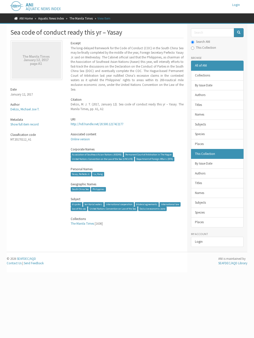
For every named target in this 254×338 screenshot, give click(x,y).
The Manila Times (81, 18)
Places (199, 144)
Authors (200, 95)
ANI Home (26, 18)
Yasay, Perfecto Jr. (81, 174)
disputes (76, 204)
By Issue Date (203, 85)
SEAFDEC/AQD (26, 259)
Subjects (200, 124)
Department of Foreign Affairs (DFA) (154, 159)
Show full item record (24, 124)
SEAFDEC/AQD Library (232, 263)
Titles (198, 105)
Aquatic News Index (51, 18)
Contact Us (14, 263)
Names (199, 114)
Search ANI (203, 42)
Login (199, 242)
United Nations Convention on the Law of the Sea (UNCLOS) (102, 159)
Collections (202, 75)
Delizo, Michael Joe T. (24, 109)
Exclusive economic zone (152, 208)
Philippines (98, 189)
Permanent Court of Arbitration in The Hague (148, 154)
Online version (80, 139)
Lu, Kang (98, 174)
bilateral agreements (146, 204)
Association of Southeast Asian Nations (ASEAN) (97, 154)
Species (200, 134)
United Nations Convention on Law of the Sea (113, 208)
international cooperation (119, 204)
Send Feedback (34, 263)
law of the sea (79, 208)
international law (170, 204)
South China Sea (80, 189)
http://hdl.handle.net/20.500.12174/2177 (97, 124)
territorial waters (93, 204)
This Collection (206, 48)
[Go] (239, 32)
